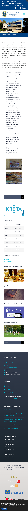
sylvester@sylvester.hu (16, 3)
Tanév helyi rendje (8, 261)
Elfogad (4, 508)
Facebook (8, 386)
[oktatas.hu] (14, 480)
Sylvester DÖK (9, 392)
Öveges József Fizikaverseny (12, 425)
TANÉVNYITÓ (7, 410)
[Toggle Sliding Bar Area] (26, 1)
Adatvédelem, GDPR (11, 399)
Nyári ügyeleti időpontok (11, 428)
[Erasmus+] (14, 489)
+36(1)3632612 (9, 365)
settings (16, 506)
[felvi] (14, 485)
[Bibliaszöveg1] (14, 477)
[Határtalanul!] (14, 497)
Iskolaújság (9, 389)
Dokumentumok (8, 259)
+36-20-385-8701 (18, 5)
